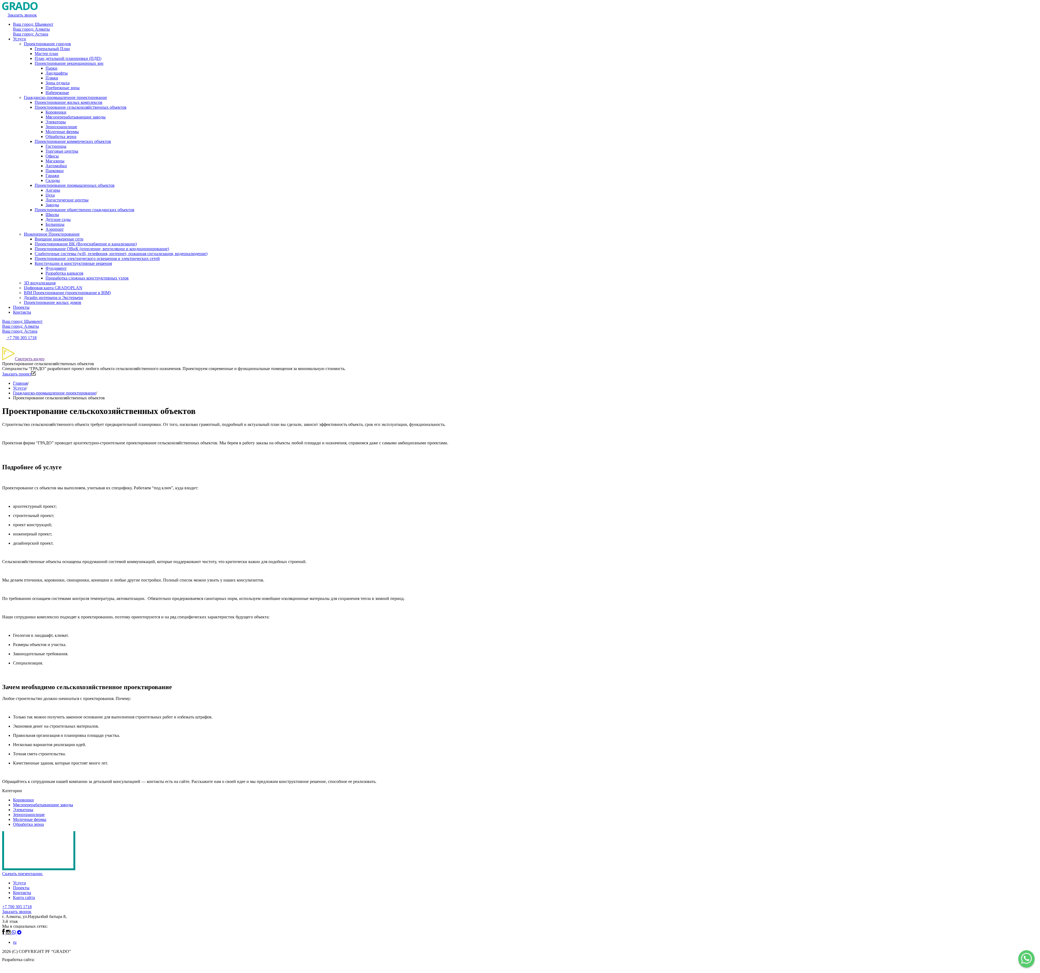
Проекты (21, 307)
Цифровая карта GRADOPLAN (53, 287)
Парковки (55, 170)
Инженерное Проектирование (52, 234)
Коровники (56, 112)
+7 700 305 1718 (17, 906)
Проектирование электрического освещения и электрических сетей (97, 258)
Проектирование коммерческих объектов (73, 141)
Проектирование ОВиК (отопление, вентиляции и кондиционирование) (102, 248)
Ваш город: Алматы (31, 29)
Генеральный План (52, 48)
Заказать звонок (16, 911)
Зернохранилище (61, 126)
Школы (52, 214)
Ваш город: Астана (30, 34)
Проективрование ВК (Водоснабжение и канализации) (86, 244)
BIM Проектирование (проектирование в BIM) (67, 292)
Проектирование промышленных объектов (75, 185)
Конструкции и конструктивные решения (73, 263)
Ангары (53, 190)
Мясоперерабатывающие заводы (76, 117)
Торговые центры (62, 151)
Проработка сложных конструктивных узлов (87, 278)
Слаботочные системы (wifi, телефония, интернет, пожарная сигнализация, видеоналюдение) (121, 253)
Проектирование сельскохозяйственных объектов (80, 107)
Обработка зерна (61, 136)
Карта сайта (24, 897)
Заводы (52, 205)
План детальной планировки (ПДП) (68, 58)
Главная (20, 383)
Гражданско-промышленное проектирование (65, 97)
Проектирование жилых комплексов (68, 102)
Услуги (19, 39)
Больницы (55, 224)
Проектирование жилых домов (52, 302)
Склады (53, 180)
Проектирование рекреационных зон (69, 63)
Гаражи (52, 175)
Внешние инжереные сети (59, 239)
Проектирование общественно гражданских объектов (84, 209)
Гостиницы (56, 146)
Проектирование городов (47, 43)
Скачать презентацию (22, 873)
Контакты (22, 312)
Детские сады (58, 219)
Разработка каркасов (64, 273)
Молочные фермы (62, 131)
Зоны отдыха (58, 83)
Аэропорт (55, 229)
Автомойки (56, 165)
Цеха (50, 195)
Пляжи (52, 78)
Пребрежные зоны (63, 87)
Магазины (55, 161)
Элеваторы (56, 122)
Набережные (57, 92)
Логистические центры (67, 200)
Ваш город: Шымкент (33, 24)
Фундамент (56, 268)
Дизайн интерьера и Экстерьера (53, 297)
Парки (51, 68)
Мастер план (46, 53)
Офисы (52, 156)
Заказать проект (16, 374)
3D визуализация (40, 283)
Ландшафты (57, 73)
